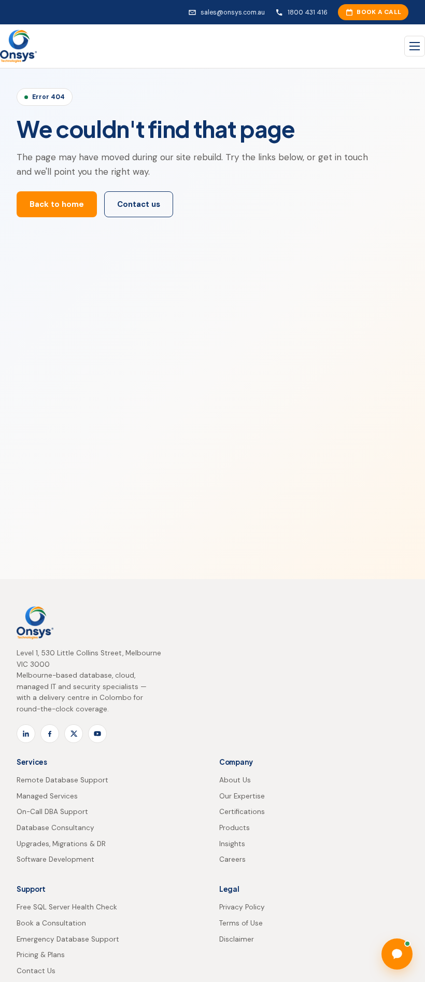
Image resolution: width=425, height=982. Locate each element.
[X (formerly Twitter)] (73, 733)
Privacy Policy (242, 907)
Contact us (138, 204)
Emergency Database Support (68, 939)
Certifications (242, 811)
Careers (232, 859)
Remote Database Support (62, 780)
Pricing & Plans (41, 954)
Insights (232, 843)
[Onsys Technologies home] (18, 46)
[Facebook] (49, 733)
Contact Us (36, 970)
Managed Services (47, 796)
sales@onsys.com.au (233, 12)
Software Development (55, 859)
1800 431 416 (308, 12)
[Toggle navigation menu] (414, 46)
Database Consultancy (55, 827)
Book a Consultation (51, 923)
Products (234, 827)
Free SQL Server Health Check (67, 907)
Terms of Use (241, 923)
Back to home (57, 204)
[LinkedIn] (26, 733)
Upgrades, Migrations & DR (61, 843)
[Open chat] (397, 954)
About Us (235, 780)
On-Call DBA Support (52, 811)
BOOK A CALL (379, 12)
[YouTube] (97, 733)
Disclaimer (236, 939)
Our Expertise (242, 796)
